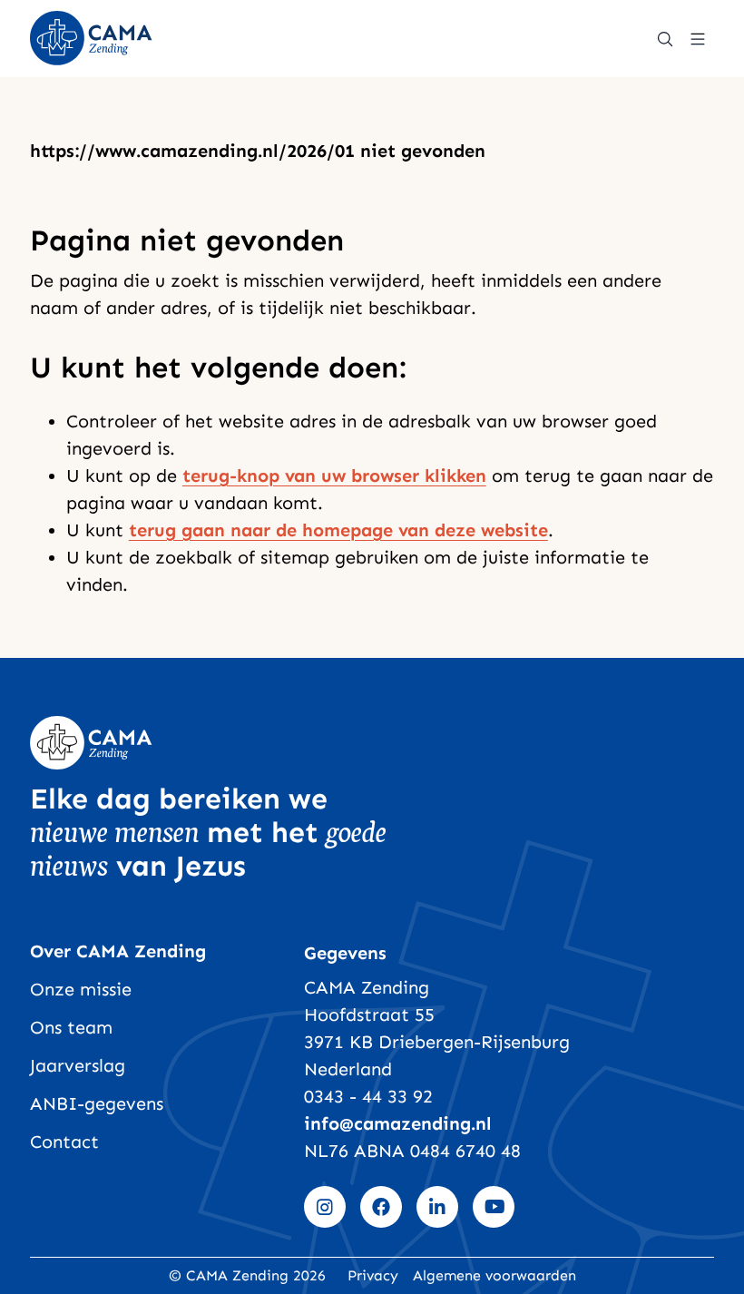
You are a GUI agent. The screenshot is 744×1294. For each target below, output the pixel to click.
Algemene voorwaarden (494, 1275)
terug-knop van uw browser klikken (334, 475)
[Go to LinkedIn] (437, 1207)
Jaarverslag (77, 1065)
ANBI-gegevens (96, 1103)
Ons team (71, 1027)
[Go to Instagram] (325, 1207)
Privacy (373, 1275)
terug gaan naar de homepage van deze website (338, 530)
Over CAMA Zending (118, 951)
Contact (64, 1141)
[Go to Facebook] (381, 1207)
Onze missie (81, 989)
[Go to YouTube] (493, 1207)
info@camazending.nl (398, 1123)
